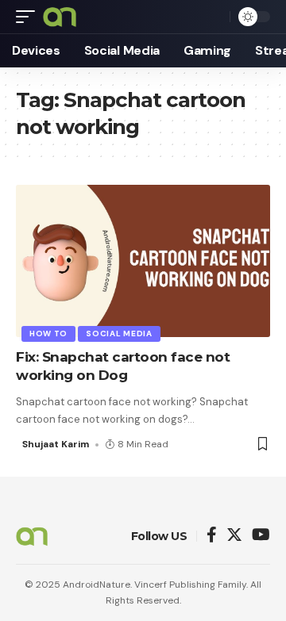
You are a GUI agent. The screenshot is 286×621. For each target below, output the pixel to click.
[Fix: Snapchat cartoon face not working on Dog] (143, 261)
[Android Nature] (59, 16)
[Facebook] (212, 535)
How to (48, 333)
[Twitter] (234, 535)
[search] (214, 17)
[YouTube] (261, 535)
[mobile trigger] (29, 16)
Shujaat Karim (55, 444)
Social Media (119, 333)
